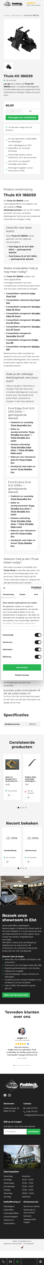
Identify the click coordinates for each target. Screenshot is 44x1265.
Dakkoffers (9, 1210)
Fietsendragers (11, 1216)
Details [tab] (22, 594)
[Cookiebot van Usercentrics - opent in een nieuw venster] (31, 587)
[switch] (38, 642)
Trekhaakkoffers (11, 1213)
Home (7, 15)
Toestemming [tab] (8, 594)
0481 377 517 (31, 1108)
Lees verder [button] (22, 1058)
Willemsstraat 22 (11, 1109)
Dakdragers (16, 15)
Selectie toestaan (22, 675)
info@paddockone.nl (34, 1115)
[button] (18, 807)
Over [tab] (36, 594)
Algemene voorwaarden (13, 1243)
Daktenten (9, 1220)
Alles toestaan (22, 667)
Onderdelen (9, 1223)
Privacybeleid (28, 1243)
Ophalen (27, 1216)
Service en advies (31, 1206)
